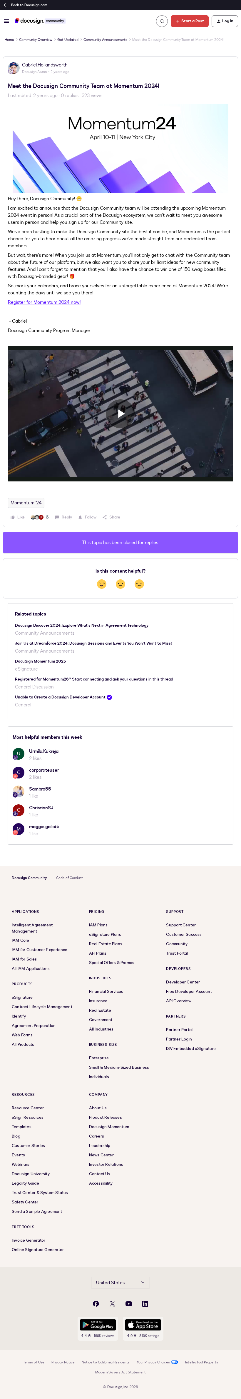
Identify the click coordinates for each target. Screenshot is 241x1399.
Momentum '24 (26, 503)
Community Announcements (105, 39)
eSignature (26, 669)
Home (9, 39)
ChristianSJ (41, 808)
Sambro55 (40, 789)
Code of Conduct (69, 878)
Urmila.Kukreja (43, 751)
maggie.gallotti (44, 826)
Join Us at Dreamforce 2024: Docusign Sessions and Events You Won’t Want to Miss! (93, 643)
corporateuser (44, 770)
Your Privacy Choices (153, 1362)
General (23, 705)
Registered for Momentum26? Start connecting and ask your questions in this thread (94, 679)
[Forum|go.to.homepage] (40, 21)
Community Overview (35, 39)
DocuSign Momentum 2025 (40, 661)
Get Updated (67, 39)
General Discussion (34, 687)
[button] (6, 21)
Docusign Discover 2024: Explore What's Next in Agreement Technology (81, 625)
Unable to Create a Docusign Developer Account (60, 697)
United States (110, 1283)
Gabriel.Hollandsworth (45, 65)
